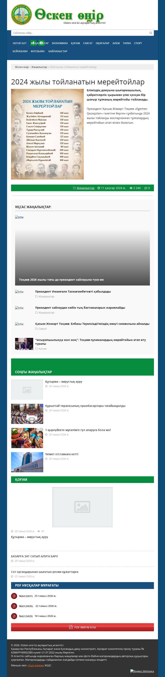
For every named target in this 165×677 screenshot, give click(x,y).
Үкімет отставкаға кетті (61, 454)
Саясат (88, 43)
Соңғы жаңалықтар (33, 372)
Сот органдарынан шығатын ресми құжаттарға (44, 572)
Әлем (116, 43)
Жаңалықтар (39, 43)
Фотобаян (37, 51)
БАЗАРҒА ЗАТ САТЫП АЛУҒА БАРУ (34, 556)
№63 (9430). (26, 606)
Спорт (138, 43)
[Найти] (151, 33)
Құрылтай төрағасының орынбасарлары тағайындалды (85, 406)
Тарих (127, 43)
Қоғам (75, 43)
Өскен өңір (57, 14)
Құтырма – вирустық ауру (63, 381)
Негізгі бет (20, 43)
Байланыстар (57, 51)
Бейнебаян (20, 51)
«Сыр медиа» (36, 665)
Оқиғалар (102, 43)
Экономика (60, 43)
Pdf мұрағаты (85, 627)
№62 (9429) (26, 616)
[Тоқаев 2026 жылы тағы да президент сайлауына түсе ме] (82, 217)
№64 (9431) (26, 596)
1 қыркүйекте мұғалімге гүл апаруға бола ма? (78, 430)
